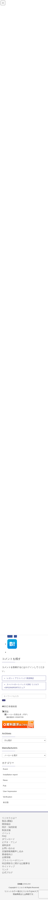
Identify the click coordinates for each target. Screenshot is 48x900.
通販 (6, 711)
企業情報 (6, 857)
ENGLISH (27, 884)
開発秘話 (6, 824)
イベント (6, 833)
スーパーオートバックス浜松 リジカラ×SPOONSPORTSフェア (21, 685)
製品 (4, 821)
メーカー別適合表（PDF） (17, 714)
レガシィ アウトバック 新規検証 (20, 678)
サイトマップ (8, 866)
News (5, 780)
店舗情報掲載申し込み (12, 851)
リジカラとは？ (9, 818)
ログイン (29, 667)
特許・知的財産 (9, 827)
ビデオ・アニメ (9, 842)
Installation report (10, 775)
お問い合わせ (8, 848)
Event (5, 769)
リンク (5, 869)
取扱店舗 (6, 830)
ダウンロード (8, 839)
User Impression (10, 791)
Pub (4, 786)
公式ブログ (7, 872)
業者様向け (7, 854)
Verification (7, 797)
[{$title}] (12, 644)
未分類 (6, 802)
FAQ (4, 836)
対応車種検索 (10, 706)
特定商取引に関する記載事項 (16, 863)
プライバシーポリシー (12, 860)
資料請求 (6, 845)
